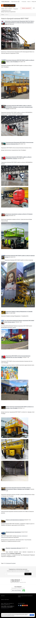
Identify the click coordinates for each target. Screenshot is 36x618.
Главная (2, 14)
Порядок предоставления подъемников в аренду (25, 596)
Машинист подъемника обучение (13, 548)
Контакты (3, 595)
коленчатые (24, 535)
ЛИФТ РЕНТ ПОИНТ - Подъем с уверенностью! (9, 9)
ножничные (18, 535)
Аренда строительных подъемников (8, 11)
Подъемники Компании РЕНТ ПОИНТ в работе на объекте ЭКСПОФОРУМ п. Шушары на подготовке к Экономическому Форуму (19, 107)
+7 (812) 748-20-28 (5, 1)
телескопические (4, 537)
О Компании (24, 1)
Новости (28, 1)
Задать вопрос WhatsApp (16, 590)
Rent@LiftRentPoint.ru (5, 608)
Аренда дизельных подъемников (13, 532)
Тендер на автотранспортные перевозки (15, 519)
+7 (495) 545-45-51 (15, 581)
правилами (27, 570)
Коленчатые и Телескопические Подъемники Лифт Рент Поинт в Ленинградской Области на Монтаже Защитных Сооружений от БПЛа (19, 23)
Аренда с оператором (5, 599)
